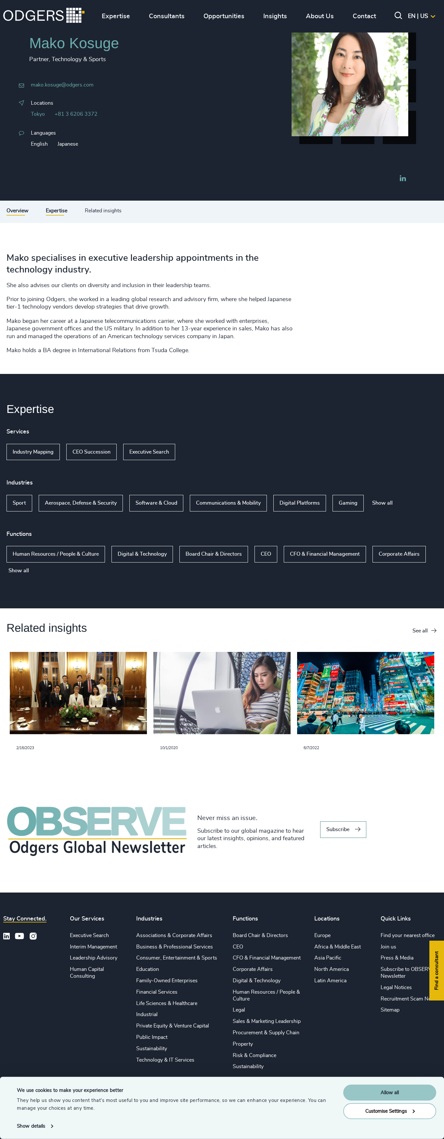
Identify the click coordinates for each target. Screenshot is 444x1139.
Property (243, 1044)
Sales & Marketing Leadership (267, 1021)
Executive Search (149, 452)
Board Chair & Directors (214, 554)
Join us (388, 946)
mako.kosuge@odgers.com (62, 84)
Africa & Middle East (337, 946)
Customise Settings (386, 1110)
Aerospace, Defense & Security (81, 503)
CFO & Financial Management (325, 554)
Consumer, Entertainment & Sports (176, 957)
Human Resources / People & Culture (56, 554)
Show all (382, 503)
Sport (19, 503)
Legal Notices (396, 987)
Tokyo (38, 114)
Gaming (348, 503)
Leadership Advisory (93, 957)
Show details (31, 1126)
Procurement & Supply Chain (266, 1032)
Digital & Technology (142, 554)
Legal (239, 1010)
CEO (266, 554)
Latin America (330, 980)
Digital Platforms (300, 503)
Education (147, 969)
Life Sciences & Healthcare (166, 1003)
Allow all (390, 1092)
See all (420, 630)
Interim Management (93, 946)
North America (331, 969)
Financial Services (156, 992)
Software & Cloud (156, 503)
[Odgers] (44, 16)
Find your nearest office (408, 935)
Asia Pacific (327, 957)
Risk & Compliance (254, 1055)
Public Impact (151, 1037)
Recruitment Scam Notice (410, 998)
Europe (322, 935)
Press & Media (397, 957)
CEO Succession (91, 452)
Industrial (147, 1014)
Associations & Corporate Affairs (174, 935)
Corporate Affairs (399, 554)
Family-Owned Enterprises (167, 980)
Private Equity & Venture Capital (172, 1025)
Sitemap (390, 1010)
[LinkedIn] (402, 179)
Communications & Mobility (228, 503)
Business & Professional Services (174, 946)
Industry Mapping (33, 452)
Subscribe (337, 829)
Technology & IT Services (165, 1060)
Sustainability (151, 1048)
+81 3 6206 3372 (76, 114)
